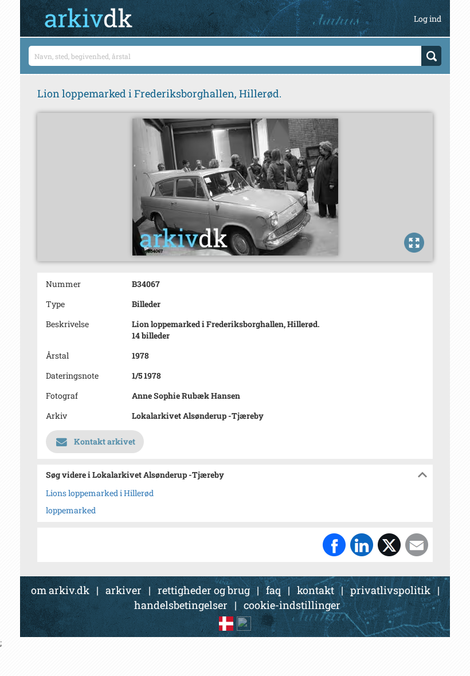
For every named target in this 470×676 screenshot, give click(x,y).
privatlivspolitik (390, 590)
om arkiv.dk (60, 590)
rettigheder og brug (204, 590)
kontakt (315, 590)
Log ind (427, 18)
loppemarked (71, 510)
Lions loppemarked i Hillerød (100, 493)
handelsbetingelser (181, 605)
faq (273, 590)
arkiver (123, 590)
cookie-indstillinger (292, 605)
